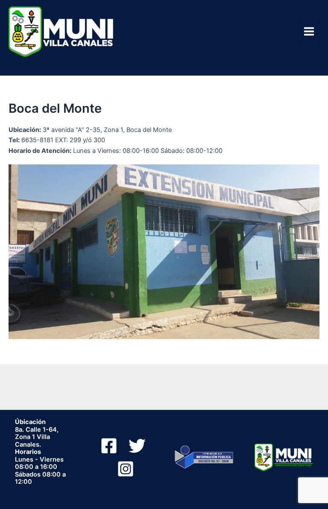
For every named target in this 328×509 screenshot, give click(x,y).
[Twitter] (137, 445)
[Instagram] (125, 468)
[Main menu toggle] (309, 31)
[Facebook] (108, 445)
